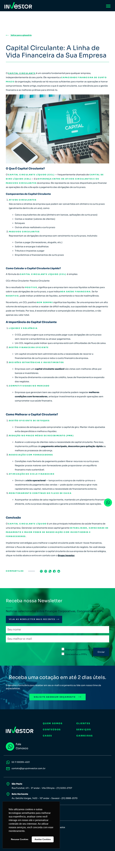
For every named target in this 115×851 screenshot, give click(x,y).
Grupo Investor (66, 555)
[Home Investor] (18, 5)
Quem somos (53, 723)
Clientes (83, 723)
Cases (47, 735)
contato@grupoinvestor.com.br (29, 768)
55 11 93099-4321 (21, 762)
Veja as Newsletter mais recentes (32, 619)
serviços (83, 729)
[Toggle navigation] (108, 5)
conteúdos (52, 729)
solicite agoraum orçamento (54, 697)
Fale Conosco (22, 746)
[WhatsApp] (108, 502)
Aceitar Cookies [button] (43, 839)
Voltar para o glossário (21, 35)
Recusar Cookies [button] (19, 839)
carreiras (84, 735)
